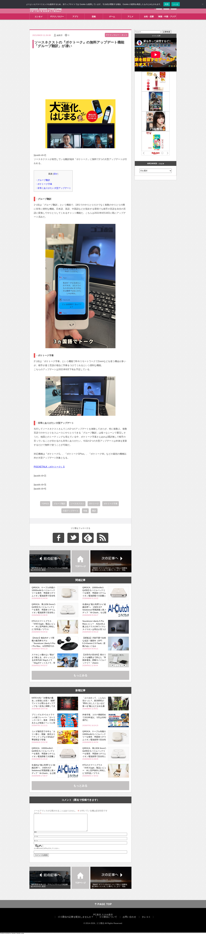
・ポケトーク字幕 (43, 184)
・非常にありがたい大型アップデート (53, 188)
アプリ (75, 16)
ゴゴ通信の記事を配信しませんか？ (75, 917)
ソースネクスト (77, 503)
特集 (85, 511)
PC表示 (97, 914)
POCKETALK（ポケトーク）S (49, 467)
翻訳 (94, 511)
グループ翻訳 (59, 503)
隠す (56, 174)
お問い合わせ (129, 917)
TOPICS (45, 503)
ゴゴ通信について (108, 917)
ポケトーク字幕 (110, 503)
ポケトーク (94, 503)
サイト (36, 840)
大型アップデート (70, 511)
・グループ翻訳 (42, 180)
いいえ (175, 4)
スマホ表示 (107, 914)
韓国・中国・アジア (167, 16)
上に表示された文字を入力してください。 (47, 848)
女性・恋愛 (149, 16)
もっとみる (80, 675)
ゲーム (112, 16)
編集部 (60, 35)
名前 (35, 832)
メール (36, 836)
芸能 (94, 16)
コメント (37, 813)
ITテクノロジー (57, 16)
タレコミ (146, 917)
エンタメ (39, 16)
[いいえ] (202, 4)
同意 (167, 4)
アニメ (130, 16)
